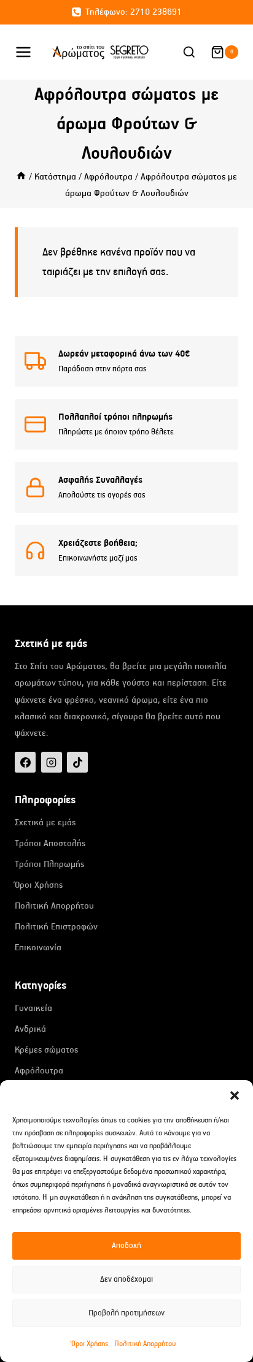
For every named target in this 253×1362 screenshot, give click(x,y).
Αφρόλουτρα (39, 1070)
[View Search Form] (189, 52)
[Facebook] (25, 762)
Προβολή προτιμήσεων (126, 1313)
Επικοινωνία (38, 947)
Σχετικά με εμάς (45, 822)
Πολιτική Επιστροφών (56, 926)
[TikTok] (77, 762)
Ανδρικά (30, 1029)
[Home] (21, 177)
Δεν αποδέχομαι (126, 1279)
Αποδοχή (126, 1245)
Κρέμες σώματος (46, 1050)
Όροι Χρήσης (89, 1344)
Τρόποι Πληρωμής (49, 864)
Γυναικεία (33, 1008)
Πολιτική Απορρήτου (145, 1344)
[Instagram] (51, 762)
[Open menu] (30, 52)
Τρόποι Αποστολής (50, 843)
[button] (234, 1095)
